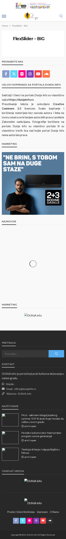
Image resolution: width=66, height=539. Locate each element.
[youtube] (38, 74)
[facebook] (6, 74)
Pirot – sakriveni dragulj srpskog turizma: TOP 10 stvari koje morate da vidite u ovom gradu (42, 418)
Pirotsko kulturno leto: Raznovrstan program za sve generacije (41, 434)
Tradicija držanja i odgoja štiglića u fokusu (40, 451)
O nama (54, 511)
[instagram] (30, 74)
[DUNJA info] (33, 502)
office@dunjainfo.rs (25, 388)
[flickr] (22, 74)
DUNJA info (24, 393)
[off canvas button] (4, 16)
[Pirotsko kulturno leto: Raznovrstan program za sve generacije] (10, 437)
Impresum (42, 511)
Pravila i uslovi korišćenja (21, 511)
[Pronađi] (61, 16)
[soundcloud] (46, 74)
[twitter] (14, 74)
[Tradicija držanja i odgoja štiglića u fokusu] (10, 454)
